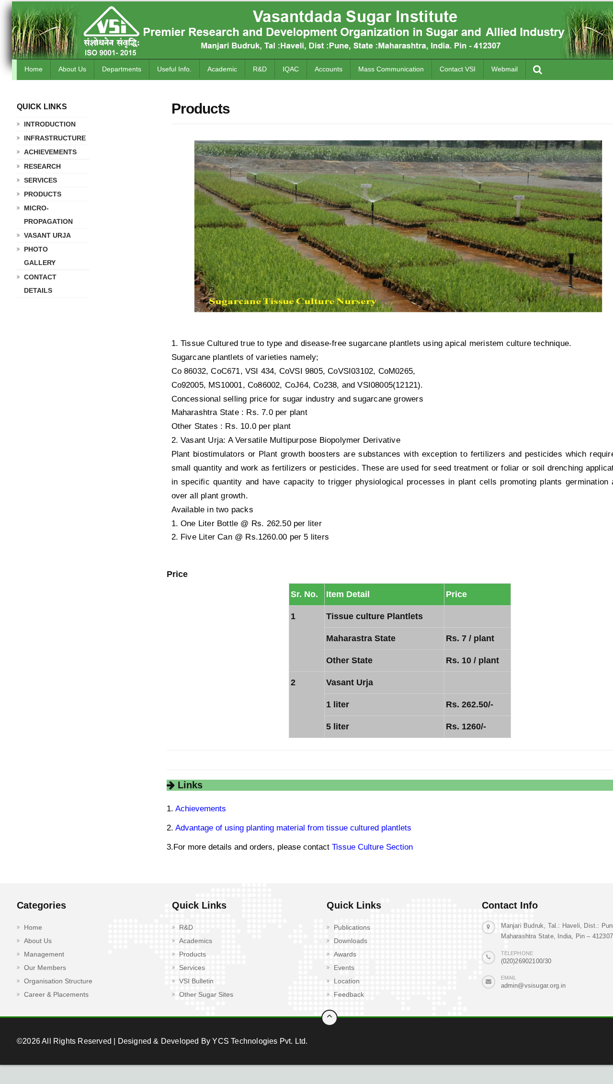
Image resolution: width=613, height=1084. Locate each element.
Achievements (50, 152)
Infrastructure (51, 138)
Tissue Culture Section (371, 847)
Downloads (350, 941)
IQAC (291, 69)
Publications (352, 927)
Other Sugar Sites (206, 994)
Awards (345, 954)
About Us (72, 69)
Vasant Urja (47, 235)
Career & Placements (56, 994)
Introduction (50, 124)
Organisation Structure (58, 981)
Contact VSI (458, 69)
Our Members (45, 967)
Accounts (328, 69)
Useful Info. (174, 69)
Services (40, 180)
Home (33, 69)
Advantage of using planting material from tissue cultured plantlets (292, 827)
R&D (260, 69)
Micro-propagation (48, 214)
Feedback (349, 994)
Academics (195, 941)
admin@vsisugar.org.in (533, 985)
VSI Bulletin (196, 981)
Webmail (504, 69)
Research (42, 166)
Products (42, 194)
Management (44, 954)
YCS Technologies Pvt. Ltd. (258, 1041)
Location (347, 981)
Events (344, 967)
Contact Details (40, 283)
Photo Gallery (40, 255)
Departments (121, 69)
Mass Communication (391, 69)
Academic (222, 69)
